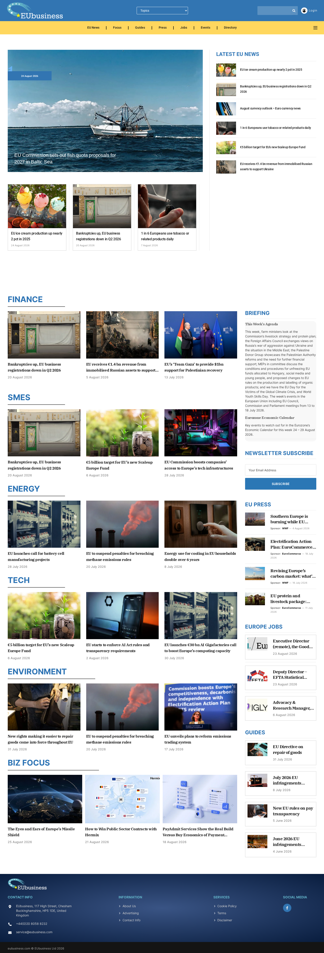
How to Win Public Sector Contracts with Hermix (120, 832)
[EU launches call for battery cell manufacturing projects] (44, 524)
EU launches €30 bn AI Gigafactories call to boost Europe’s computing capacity (200, 647)
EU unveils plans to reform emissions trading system (197, 739)
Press (163, 28)
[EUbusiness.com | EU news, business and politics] (35, 10)
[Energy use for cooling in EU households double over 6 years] (200, 524)
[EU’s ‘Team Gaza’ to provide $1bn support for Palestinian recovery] (200, 334)
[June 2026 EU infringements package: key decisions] (257, 844)
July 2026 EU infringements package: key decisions (287, 780)
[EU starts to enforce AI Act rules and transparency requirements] (122, 615)
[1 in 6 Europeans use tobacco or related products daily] (167, 206)
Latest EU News (237, 54)
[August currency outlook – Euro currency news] (226, 111)
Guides (140, 28)
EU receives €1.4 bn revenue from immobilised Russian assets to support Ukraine (276, 166)
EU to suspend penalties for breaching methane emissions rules (120, 556)
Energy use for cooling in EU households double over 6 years (200, 556)
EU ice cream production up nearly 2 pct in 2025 (36, 236)
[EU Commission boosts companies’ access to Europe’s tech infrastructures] (200, 432)
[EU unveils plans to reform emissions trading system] (200, 707)
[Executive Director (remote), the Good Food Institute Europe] (257, 646)
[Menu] (315, 28)
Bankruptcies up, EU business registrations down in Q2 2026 (98, 236)
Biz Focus (29, 763)
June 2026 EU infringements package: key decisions (287, 841)
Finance (25, 299)
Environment (37, 671)
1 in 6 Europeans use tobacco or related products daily (165, 236)
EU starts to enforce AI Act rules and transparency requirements (118, 647)
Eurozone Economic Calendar (269, 417)
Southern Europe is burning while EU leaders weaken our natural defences (289, 519)
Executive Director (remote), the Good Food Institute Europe (291, 644)
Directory (230, 28)
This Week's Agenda (261, 324)
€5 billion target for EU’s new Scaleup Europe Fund (272, 147)
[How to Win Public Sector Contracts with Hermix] (122, 799)
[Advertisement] (162, 271)
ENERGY (24, 489)
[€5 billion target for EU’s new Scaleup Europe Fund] (226, 150)
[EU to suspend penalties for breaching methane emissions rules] (122, 524)
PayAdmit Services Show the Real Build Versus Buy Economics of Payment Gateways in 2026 (198, 832)
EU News (93, 28)
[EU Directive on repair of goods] (257, 752)
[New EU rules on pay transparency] (257, 813)
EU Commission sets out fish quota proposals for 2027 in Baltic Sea (65, 158)
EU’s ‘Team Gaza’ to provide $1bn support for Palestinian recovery (193, 367)
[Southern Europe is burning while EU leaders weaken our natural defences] (255, 519)
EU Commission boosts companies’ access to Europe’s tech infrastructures (198, 465)
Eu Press (258, 504)
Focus (117, 28)
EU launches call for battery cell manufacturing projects (36, 556)
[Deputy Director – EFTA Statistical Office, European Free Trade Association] (257, 677)
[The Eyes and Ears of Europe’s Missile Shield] (45, 799)
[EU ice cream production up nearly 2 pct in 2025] (37, 206)
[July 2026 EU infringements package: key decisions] (257, 782)
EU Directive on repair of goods (288, 749)
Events (205, 28)
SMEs (19, 397)
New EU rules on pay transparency (293, 810)
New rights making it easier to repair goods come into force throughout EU (40, 739)
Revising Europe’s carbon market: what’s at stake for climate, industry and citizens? (292, 573)
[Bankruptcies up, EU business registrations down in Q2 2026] (102, 206)
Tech (19, 580)
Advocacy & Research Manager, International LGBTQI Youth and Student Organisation (291, 705)
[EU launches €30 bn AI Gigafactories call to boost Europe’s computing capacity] (200, 615)
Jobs (183, 28)
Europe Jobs (264, 627)
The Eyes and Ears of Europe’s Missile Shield (41, 832)
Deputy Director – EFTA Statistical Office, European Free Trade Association (290, 674)
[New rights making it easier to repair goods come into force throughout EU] (44, 707)
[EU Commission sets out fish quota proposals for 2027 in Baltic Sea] (105, 116)
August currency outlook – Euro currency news (270, 108)
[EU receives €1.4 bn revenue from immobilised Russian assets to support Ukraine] (226, 169)
